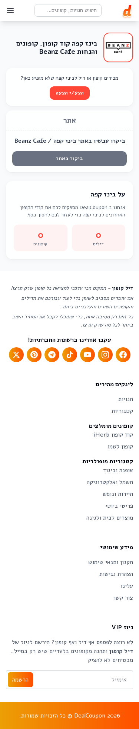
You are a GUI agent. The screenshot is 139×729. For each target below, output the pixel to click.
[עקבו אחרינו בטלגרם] (51, 354)
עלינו (126, 586)
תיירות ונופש (118, 494)
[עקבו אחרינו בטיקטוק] (69, 354)
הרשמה (20, 680)
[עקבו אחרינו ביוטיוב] (87, 354)
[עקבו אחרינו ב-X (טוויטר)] (16, 354)
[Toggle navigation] (10, 10)
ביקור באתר (69, 158)
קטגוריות (122, 411)
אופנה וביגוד (118, 470)
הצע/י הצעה (70, 92)
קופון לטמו (120, 447)
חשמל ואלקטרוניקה (110, 482)
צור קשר (123, 598)
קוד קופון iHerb (113, 435)
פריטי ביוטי (119, 506)
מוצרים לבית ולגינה (109, 518)
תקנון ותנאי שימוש (110, 562)
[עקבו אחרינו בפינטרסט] (34, 354)
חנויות (125, 399)
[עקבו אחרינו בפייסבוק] (123, 354)
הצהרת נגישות (116, 574)
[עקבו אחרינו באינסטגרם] (105, 354)
